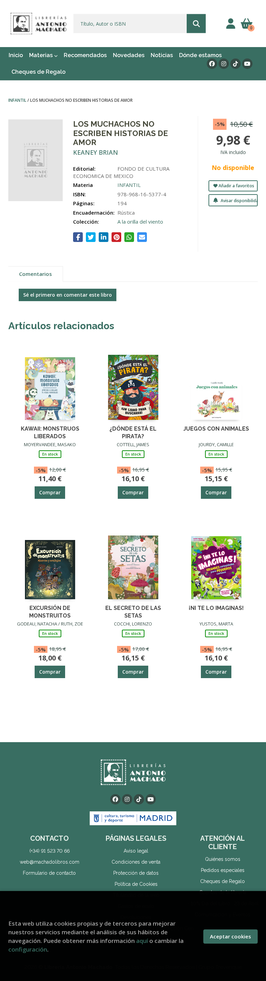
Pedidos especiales (223, 870)
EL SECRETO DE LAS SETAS (133, 611)
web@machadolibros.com (49, 862)
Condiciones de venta (136, 862)
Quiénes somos (222, 859)
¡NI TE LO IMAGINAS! (216, 608)
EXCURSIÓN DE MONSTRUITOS (50, 611)
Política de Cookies (136, 884)
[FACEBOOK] (212, 63)
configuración (27, 949)
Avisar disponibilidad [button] (239, 201)
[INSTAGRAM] (224, 63)
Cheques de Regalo (222, 881)
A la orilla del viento (140, 221)
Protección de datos (136, 873)
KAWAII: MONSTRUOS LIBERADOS (50, 432)
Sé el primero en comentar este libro (67, 294)
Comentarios (35, 273)
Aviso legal (136, 851)
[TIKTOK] (235, 63)
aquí (142, 941)
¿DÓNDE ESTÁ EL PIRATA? (133, 432)
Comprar (50, 492)
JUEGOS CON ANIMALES (216, 428)
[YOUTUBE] (247, 63)
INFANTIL (17, 100)
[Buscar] (196, 23)
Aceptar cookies (230, 936)
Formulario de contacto (49, 873)
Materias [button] (41, 55)
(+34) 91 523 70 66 (49, 851)
